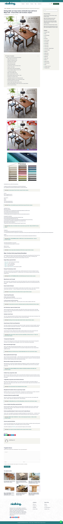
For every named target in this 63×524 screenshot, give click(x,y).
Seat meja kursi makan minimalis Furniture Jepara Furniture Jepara (20, 429)
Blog (35, 3)
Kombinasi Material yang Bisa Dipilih (13, 80)
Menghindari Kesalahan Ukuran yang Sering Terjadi (16, 79)
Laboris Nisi (46, 46)
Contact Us (39, 3)
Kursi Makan (47, 41)
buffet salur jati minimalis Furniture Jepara (50, 24)
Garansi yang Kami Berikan (12, 84)
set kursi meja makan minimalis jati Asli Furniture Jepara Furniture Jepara (21, 494)
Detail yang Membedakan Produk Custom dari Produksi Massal (18, 83)
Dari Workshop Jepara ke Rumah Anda (14, 65)
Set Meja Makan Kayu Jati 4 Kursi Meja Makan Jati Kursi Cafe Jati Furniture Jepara (23, 401)
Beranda (23, 3)
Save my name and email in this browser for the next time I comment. (16, 464)
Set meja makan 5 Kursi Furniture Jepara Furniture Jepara (18, 190)
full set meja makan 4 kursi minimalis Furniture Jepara (18, 386)
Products (31, 3)
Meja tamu (6, 263)
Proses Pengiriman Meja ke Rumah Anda (14, 69)
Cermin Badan (47, 35)
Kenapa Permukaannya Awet (12, 60)
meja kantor (11, 266)
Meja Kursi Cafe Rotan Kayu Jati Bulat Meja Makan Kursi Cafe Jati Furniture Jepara (23, 351)
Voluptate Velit (47, 67)
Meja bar (6, 266)
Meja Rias (46, 56)
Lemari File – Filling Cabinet (49, 48)
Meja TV (6, 264)
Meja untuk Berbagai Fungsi (12, 72)
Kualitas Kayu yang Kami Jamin (13, 76)
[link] (4, 435)
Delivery (45, 504)
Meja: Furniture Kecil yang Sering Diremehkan (13, 57)
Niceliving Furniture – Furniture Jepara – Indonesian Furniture (31, 522)
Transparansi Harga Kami (12, 71)
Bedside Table (47, 32)
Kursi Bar (46, 38)
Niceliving (14, 426)
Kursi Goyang (47, 40)
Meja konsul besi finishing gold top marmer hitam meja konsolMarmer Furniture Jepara (51, 27)
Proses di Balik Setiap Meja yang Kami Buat (15, 82)
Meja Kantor (47, 53)
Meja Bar (46, 51)
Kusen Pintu (46, 45)
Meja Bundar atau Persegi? (12, 61)
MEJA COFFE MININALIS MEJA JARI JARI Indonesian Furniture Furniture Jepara (34, 494)
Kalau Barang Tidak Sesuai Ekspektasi (14, 68)
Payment (45, 505)
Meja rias (6, 265)
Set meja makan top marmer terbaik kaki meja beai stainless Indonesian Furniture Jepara (24, 304)
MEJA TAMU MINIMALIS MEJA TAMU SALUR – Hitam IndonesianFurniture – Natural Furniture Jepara (9, 494)
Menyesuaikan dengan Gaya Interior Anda (14, 75)
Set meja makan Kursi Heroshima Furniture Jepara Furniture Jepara (20, 291)
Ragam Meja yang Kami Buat (12, 58)
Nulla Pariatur (47, 61)
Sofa (45, 64)
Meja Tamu (46, 58)
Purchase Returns (47, 507)
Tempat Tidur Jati (47, 66)
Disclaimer (34, 507)
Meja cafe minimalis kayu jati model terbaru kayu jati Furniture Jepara (20, 205)
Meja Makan (47, 54)
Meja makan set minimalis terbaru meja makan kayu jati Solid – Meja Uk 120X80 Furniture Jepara (34, 482)
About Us (27, 3)
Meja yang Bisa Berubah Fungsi (13, 73)
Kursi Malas (46, 43)
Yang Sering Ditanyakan (11, 64)
